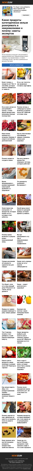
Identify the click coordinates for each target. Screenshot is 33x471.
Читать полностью (16, 65)
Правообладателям (26, 468)
